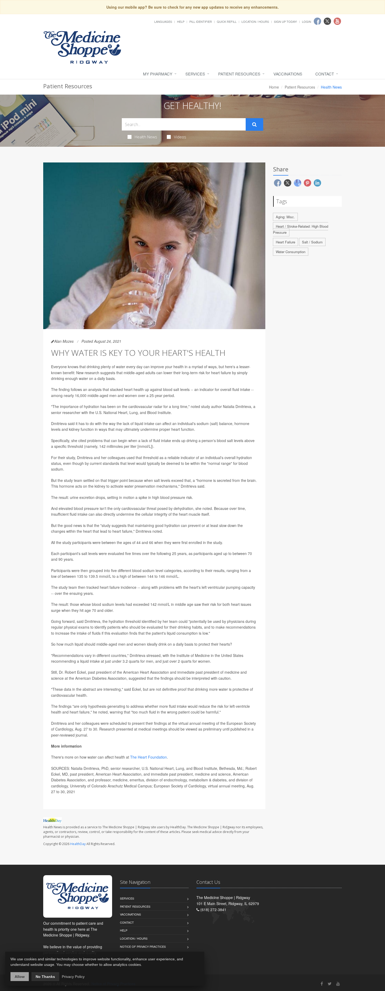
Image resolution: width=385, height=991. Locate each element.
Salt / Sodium (312, 241)
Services (195, 74)
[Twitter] (330, 984)
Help (180, 21)
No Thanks (45, 976)
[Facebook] (322, 984)
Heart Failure (285, 241)
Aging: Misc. (285, 216)
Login (306, 21)
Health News (146, 136)
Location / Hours (255, 21)
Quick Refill (226, 21)
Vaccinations (287, 74)
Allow (20, 976)
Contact (324, 74)
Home (274, 87)
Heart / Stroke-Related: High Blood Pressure (300, 229)
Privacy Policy (73, 976)
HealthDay (78, 844)
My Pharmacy (157, 74)
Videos (180, 136)
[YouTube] (338, 984)
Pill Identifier (200, 21)
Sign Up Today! (285, 21)
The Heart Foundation (148, 757)
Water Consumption (290, 251)
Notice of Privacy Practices (143, 946)
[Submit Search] (254, 124)
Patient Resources (239, 74)
